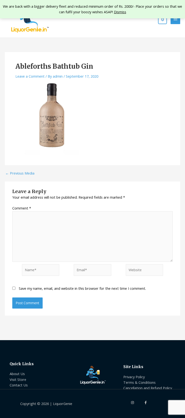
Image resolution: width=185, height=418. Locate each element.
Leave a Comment (30, 76)
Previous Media (19, 173)
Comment (21, 208)
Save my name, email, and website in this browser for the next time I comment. (82, 288)
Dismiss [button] (120, 11)
